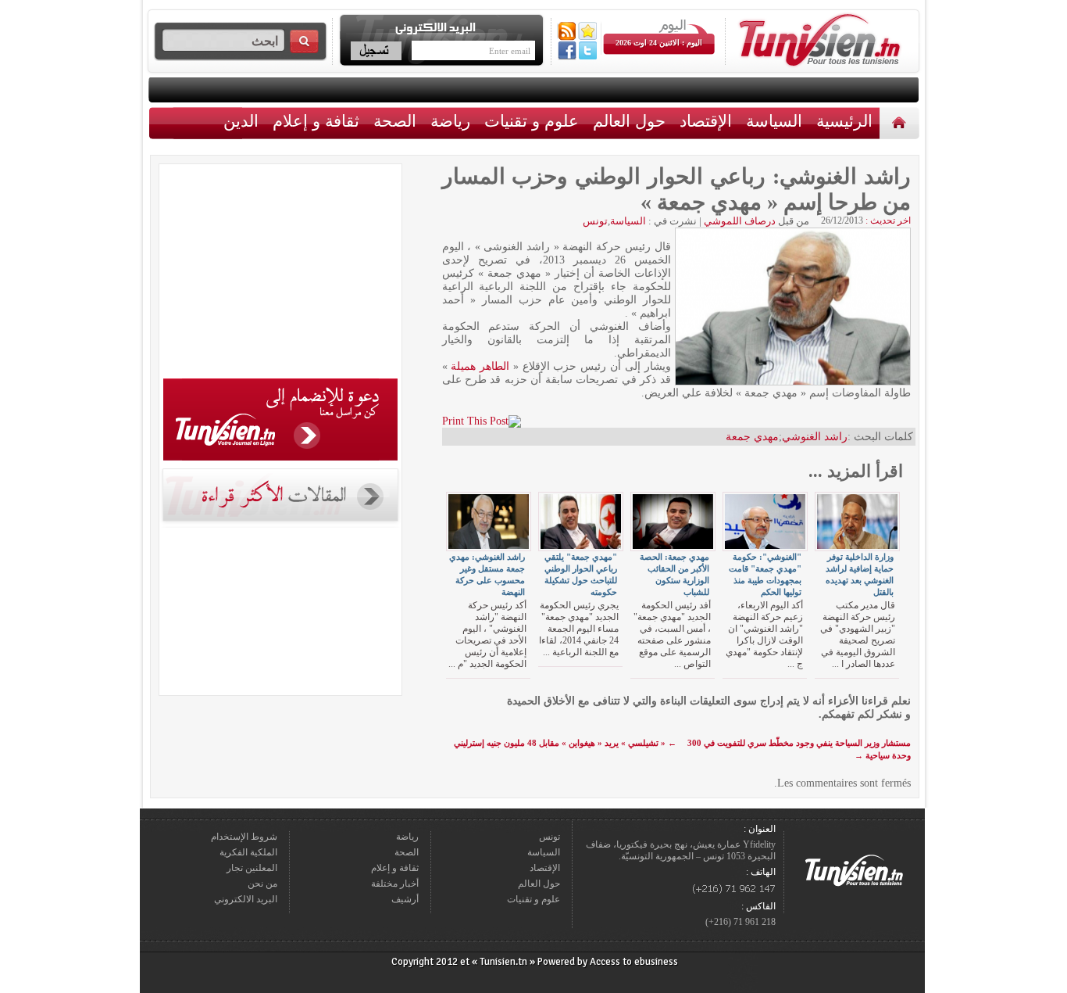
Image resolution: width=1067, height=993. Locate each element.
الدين (241, 121)
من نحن (262, 883)
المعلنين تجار (252, 867)
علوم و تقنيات (531, 121)
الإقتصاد (706, 121)
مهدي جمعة (752, 437)
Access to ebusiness (634, 961)
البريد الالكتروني (245, 899)
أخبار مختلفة (395, 883)
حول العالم (629, 121)
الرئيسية (901, 122)
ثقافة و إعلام (316, 121)
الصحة (394, 121)
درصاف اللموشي (740, 221)
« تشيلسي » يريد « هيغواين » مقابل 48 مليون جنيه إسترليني (565, 742)
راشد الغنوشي (815, 437)
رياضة (450, 121)
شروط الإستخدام (244, 836)
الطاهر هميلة (480, 366)
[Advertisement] (280, 273)
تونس (595, 221)
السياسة (774, 121)
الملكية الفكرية (248, 852)
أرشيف (405, 899)
